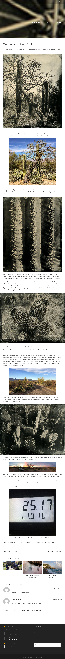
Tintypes (52, 49)
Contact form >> (13, 639)
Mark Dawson (9, 49)
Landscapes (45, 49)
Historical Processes (34, 49)
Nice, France (52, 575)
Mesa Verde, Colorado (32, 575)
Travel (58, 49)
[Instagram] (36, 631)
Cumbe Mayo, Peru (12, 572)
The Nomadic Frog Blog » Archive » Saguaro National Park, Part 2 (25, 610)
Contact (32, 655)
